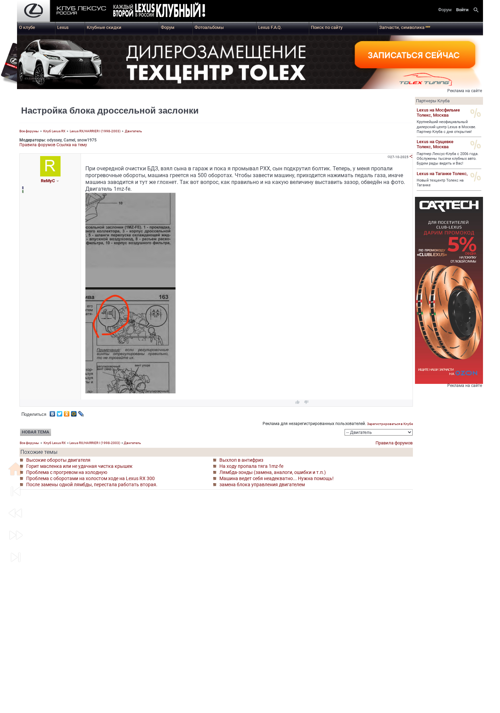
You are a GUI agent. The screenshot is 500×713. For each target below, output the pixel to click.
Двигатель (133, 131)
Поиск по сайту (327, 27)
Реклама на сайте (464, 90)
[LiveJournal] (81, 412)
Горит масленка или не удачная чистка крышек (79, 466)
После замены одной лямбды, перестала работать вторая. (91, 484)
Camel (69, 140)
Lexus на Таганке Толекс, (442, 173)
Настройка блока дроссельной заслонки (110, 110)
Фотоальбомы (209, 27)
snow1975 (87, 140)
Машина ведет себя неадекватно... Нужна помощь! (276, 478)
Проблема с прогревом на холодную (66, 472)
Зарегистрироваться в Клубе (390, 424)
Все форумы (29, 131)
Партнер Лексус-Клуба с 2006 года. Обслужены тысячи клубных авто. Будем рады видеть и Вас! (448, 159)
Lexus (63, 27)
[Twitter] (59, 412)
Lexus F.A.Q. (270, 27)
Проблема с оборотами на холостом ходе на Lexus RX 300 (90, 478)
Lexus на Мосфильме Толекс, (438, 112)
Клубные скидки (104, 27)
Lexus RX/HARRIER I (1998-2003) (95, 131)
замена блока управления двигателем (262, 484)
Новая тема (35, 432)
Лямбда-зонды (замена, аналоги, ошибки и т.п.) (272, 472)
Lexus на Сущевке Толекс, (435, 144)
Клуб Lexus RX (54, 131)
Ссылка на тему (71, 144)
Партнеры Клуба (433, 100)
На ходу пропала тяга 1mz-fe (251, 466)
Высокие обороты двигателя (58, 460)
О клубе (27, 27)
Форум (167, 27)
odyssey (54, 140)
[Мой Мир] (74, 412)
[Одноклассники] (66, 412)
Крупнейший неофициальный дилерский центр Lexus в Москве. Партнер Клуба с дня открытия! (446, 127)
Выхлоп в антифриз (241, 460)
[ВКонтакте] (52, 412)
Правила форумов (37, 144)
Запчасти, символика (404, 27)
